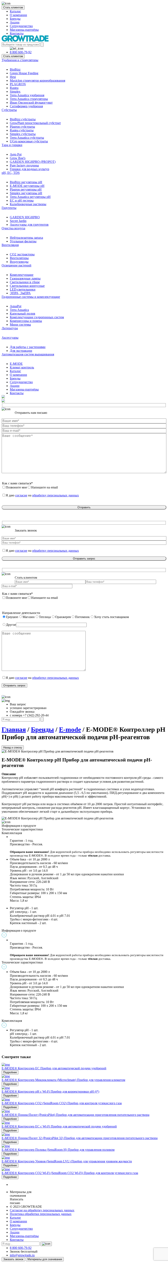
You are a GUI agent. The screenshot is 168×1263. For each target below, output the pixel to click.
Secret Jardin (18, 221)
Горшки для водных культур (29, 169)
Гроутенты (9, 208)
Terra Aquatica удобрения (27, 95)
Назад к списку (12, 747)
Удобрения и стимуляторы (20, 60)
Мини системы (20, 324)
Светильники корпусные (27, 285)
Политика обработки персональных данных (41, 1214)
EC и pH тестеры (22, 200)
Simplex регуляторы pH (26, 193)
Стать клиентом (13, 7)
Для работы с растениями (27, 347)
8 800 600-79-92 (21, 52)
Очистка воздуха (13, 228)
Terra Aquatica (19, 310)
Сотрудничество (21, 26)
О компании (18, 15)
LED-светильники (22, 289)
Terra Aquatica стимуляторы (29, 99)
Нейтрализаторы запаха (26, 237)
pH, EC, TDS (11, 172)
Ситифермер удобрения (26, 106)
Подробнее (10, 1072)
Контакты (17, 33)
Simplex (15, 91)
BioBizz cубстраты (23, 119)
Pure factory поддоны (24, 165)
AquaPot (15, 306)
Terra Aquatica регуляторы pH (30, 197)
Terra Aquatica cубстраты (27, 137)
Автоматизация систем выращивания (28, 354)
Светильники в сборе (25, 282)
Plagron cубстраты (22, 126)
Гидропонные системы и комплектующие (31, 297)
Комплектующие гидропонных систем (37, 317)
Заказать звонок (13, 1259)
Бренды (15, 18)
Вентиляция (10, 245)
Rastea (14, 88)
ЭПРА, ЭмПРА (20, 293)
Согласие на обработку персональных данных (42, 1210)
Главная (14, 729)
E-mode (70, 729)
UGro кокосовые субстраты (29, 141)
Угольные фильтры (23, 241)
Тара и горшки (12, 145)
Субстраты (9, 110)
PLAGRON (18, 84)
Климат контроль (22, 367)
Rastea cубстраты (22, 130)
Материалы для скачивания (44, 1259)
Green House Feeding (24, 73)
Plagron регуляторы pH (26, 189)
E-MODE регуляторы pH (27, 186)
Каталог (15, 11)
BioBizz (15, 69)
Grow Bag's (17, 158)
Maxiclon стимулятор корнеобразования (37, 80)
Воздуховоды (19, 261)
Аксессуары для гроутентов (29, 224)
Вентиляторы (19, 258)
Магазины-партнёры (24, 29)
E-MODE (16, 363)
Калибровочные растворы (28, 204)
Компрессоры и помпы (26, 321)
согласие (21, 495)
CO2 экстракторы (22, 254)
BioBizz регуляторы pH (26, 182)
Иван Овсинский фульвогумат (31, 102)
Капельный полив (22, 313)
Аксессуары (10, 337)
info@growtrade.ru (22, 1255)
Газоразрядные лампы (25, 278)
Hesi (13, 77)
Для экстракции (21, 350)
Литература (10, 328)
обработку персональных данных (55, 495)
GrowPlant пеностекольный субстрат (35, 123)
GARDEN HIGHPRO (25, 217)
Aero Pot (16, 154)
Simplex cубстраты (23, 134)
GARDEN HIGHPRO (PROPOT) (33, 161)
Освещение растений (16, 265)
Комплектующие (21, 274)
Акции (14, 22)
